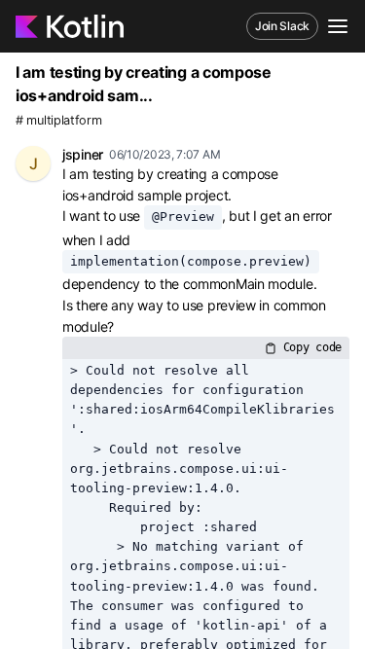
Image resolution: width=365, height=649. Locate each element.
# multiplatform (59, 120)
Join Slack (282, 25)
